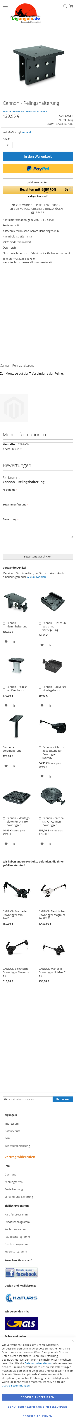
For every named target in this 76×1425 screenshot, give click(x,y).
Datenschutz (12, 1131)
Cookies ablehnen (38, 1416)
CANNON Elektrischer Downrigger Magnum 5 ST (16, 972)
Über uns (10, 1174)
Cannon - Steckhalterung (12, 748)
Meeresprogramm (16, 1251)
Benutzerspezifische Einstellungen (37, 1406)
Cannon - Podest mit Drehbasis (16, 688)
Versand (26, 132)
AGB (7, 1138)
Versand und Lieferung (19, 1196)
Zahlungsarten (14, 1182)
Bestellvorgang (14, 1189)
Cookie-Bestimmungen (16, 1385)
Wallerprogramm (15, 1229)
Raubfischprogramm (17, 1236)
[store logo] (26, 13)
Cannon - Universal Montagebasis (54, 688)
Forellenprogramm (16, 1244)
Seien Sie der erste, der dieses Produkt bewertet (25, 111)
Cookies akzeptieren (38, 1397)
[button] (38, 192)
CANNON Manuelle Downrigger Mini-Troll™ (15, 915)
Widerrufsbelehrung (17, 1146)
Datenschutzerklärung (38, 1363)
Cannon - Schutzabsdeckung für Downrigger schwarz (53, 752)
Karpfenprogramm (16, 1214)
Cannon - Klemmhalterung (16, 624)
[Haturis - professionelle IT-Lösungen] (38, 1298)
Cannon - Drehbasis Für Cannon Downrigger (53, 821)
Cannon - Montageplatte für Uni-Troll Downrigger (18, 821)
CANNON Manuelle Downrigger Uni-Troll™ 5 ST (52, 972)
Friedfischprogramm (17, 1222)
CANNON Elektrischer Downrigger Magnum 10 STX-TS (52, 915)
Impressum (12, 1123)
